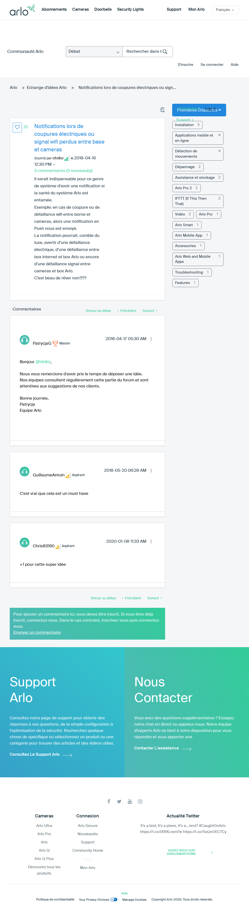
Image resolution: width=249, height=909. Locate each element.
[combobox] (148, 51)
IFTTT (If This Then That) (191, 201)
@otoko (43, 361)
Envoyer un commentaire (37, 633)
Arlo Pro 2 (183, 188)
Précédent (189, 109)
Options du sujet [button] (162, 110)
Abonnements (54, 10)
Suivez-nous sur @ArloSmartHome (181, 852)
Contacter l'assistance (156, 748)
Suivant (183, 120)
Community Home (87, 850)
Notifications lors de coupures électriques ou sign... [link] (127, 88)
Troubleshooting (189, 272)
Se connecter (212, 65)
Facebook (109, 801)
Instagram (140, 801)
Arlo (13, 88)
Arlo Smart (184, 225)
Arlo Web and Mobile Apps (193, 259)
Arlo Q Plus (44, 859)
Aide (235, 65)
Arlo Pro (206, 214)
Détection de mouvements (186, 153)
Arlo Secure (88, 826)
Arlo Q (44, 850)
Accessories (185, 246)
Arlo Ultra (44, 826)
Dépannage (185, 167)
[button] (17, 127)
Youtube (130, 801)
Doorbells (103, 10)
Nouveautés (88, 834)
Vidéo (180, 214)
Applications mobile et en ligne (194, 138)
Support (174, 10)
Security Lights (130, 10)
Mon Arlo (196, 10)
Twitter (119, 801)
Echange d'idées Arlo (47, 88)
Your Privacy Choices (94, 899)
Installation (184, 125)
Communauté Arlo (25, 52)
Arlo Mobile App (188, 235)
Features (182, 283)
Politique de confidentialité (55, 899)
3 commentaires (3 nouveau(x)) (63, 171)
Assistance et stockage (195, 178)
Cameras (80, 10)
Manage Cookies (134, 899)
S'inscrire (185, 65)
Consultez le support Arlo (35, 755)
